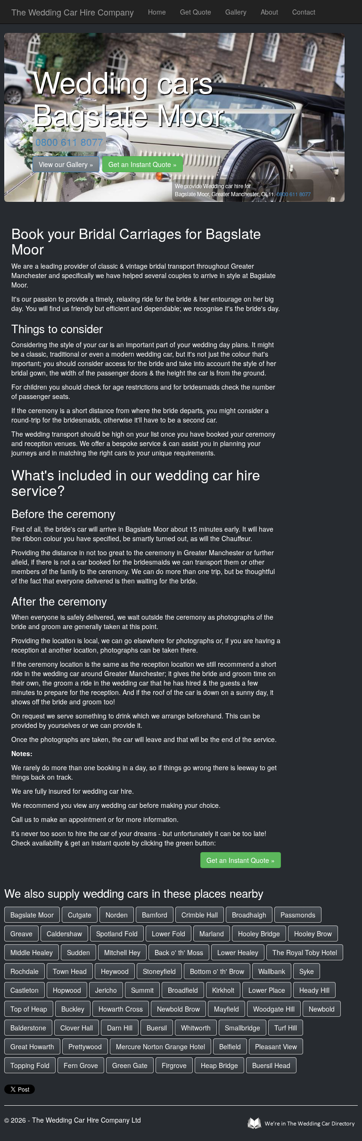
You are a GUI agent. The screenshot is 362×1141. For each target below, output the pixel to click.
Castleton (24, 990)
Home (157, 11)
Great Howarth (32, 1046)
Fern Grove (81, 1065)
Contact (303, 11)
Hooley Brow (313, 933)
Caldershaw (64, 933)
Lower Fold (168, 933)
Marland (211, 933)
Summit (142, 990)
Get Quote (195, 11)
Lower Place (266, 990)
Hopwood (67, 990)
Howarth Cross (121, 1008)
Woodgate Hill (274, 1008)
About (269, 11)
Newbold (322, 1008)
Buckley (72, 1008)
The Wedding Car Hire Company (72, 12)
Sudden (78, 952)
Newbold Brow (178, 1008)
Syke (306, 971)
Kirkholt (223, 990)
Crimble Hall (199, 914)
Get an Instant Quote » (142, 164)
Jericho (106, 990)
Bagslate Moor (32, 914)
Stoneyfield (159, 971)
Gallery (236, 11)
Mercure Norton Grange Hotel (160, 1046)
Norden (117, 914)
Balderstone (28, 1027)
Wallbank (271, 971)
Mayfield (226, 1008)
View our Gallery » (66, 164)
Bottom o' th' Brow (217, 971)
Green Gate (130, 1065)
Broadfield (183, 990)
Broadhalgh (249, 914)
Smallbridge (242, 1027)
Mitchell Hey (122, 952)
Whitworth (196, 1027)
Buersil (157, 1027)
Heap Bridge (219, 1065)
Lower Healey (237, 952)
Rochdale (24, 971)
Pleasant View (276, 1046)
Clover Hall (76, 1027)
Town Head (70, 971)
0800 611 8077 (69, 142)
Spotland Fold (117, 933)
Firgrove (174, 1065)
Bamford (154, 914)
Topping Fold (29, 1065)
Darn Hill (119, 1027)
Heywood (115, 971)
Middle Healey (31, 952)
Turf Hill (285, 1027)
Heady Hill (314, 990)
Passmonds (297, 914)
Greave (21, 933)
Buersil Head (271, 1065)
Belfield (230, 1046)
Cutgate (79, 914)
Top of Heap (28, 1008)
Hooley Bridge (259, 933)
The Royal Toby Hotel (304, 952)
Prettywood (85, 1046)
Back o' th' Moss (179, 952)
